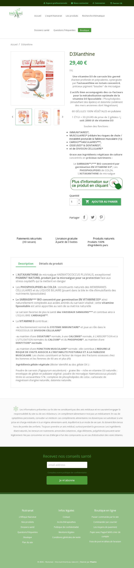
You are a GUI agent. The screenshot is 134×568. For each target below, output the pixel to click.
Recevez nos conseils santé (67, 456)
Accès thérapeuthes (66, 522)
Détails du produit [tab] (51, 263)
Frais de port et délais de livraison (105, 541)
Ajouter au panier (101, 202)
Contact (66, 517)
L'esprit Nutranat (53, 15)
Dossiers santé (41, 30)
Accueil (37, 15)
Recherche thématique (93, 15)
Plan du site (27, 542)
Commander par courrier (105, 522)
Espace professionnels (56, 3)
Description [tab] (25, 263)
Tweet (92, 217)
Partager (84, 217)
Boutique (84, 30)
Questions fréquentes (64, 30)
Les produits (72, 15)
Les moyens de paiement (105, 527)
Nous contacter (81, 3)
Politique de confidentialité (66, 527)
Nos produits (27, 522)
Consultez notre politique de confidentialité (67, 472)
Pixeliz (93, 562)
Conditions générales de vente (66, 537)
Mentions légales (66, 532)
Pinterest (101, 217)
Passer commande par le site (105, 517)
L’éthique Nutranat (27, 517)
